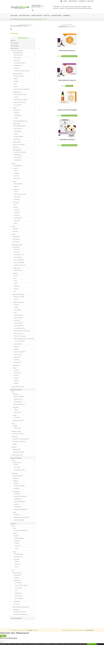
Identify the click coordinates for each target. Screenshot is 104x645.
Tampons (16, 133)
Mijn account (73, 1)
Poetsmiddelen (17, 506)
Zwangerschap (17, 362)
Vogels (14, 528)
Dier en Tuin (46, 15)
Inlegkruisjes (17, 139)
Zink (15, 291)
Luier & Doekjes (17, 412)
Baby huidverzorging (19, 396)
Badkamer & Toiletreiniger (20, 496)
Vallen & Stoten (18, 354)
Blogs (65, 1)
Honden (15, 533)
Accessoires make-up (18, 165)
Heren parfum (16, 239)
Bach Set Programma (19, 260)
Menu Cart (90, 1)
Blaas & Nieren (17, 309)
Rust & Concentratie (20, 341)
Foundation (17, 215)
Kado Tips (13, 40)
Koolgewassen (18, 588)
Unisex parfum (16, 242)
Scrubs (15, 86)
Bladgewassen (18, 582)
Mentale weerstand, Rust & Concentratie (24, 338)
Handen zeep (16, 478)
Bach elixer (16, 252)
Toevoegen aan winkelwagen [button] (69, 56)
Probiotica (16, 349)
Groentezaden (17, 580)
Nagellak (16, 186)
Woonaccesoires (38, 19)
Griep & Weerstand (18, 315)
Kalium (15, 283)
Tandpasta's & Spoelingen (20, 152)
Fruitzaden (16, 577)
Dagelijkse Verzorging (17, 50)
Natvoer (17, 543)
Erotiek (13, 226)
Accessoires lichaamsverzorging (22, 70)
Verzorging (15, 394)
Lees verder (69, 86)
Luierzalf (16, 409)
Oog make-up (16, 189)
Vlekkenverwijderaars (19, 520)
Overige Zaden (18, 593)
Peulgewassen (18, 595)
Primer (15, 223)
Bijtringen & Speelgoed (18, 420)
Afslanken (16, 304)
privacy (77, 630)
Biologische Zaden (17, 573)
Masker (15, 78)
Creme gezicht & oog (19, 76)
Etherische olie (16, 268)
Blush (15, 204)
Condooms (15, 228)
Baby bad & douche (18, 399)
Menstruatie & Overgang (20, 336)
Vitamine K (16, 370)
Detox (15, 312)
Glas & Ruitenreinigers (19, 501)
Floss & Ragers (17, 157)
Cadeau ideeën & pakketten (18, 386)
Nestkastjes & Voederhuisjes (20, 530)
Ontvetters (16, 504)
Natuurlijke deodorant (19, 63)
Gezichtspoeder (17, 218)
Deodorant (16, 112)
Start (11, 19)
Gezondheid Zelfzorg (17, 245)
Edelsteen (16, 299)
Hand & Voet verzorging (19, 144)
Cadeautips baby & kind (17, 455)
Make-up (14, 163)
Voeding (15, 415)
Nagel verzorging (18, 183)
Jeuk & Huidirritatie (18, 325)
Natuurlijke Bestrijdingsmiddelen (21, 607)
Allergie (16, 307)
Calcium (16, 275)
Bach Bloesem (16, 247)
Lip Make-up (15, 168)
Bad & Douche (17, 110)
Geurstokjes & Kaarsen (19, 470)
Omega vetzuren (18, 344)
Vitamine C (16, 378)
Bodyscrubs (17, 68)
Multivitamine (17, 373)
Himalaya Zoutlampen (19, 296)
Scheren (16, 118)
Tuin (13, 570)
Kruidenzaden (17, 601)
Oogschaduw (17, 197)
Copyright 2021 (14, 630)
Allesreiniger (17, 493)
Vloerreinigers (17, 499)
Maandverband (17, 131)
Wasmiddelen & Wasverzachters (21, 517)
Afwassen (16, 483)
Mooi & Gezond (14, 15)
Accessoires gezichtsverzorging (22, 89)
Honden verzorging (19, 538)
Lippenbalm (16, 173)
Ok (88, 644)
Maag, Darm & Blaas (18, 333)
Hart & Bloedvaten (18, 317)
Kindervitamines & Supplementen (22, 330)
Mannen (15, 108)
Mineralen (15, 273)
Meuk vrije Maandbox (56, 15)
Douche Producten (18, 55)
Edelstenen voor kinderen (19, 441)
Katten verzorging (18, 554)
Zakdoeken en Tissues (18, 475)
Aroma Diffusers (18, 270)
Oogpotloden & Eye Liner (20, 194)
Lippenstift (16, 175)
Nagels (14, 181)
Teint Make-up (16, 202)
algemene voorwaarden (68, 630)
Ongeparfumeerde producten (20, 121)
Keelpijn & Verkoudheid (19, 328)
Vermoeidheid (17, 357)
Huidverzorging (18, 65)
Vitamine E (16, 383)
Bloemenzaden (17, 575)
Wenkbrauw (17, 199)
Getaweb (35, 630)
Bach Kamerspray (18, 257)
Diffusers (16, 464)
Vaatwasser (16, 488)
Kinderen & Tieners (16, 431)
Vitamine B (16, 375)
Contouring (17, 212)
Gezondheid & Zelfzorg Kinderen (21, 439)
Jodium (15, 281)
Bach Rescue (17, 249)
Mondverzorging (17, 150)
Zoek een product (36, 5)
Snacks (16, 548)
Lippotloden (17, 178)
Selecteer (3, 636)
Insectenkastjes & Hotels (20, 612)
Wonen (31, 19)
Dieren (13, 526)
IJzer (15, 278)
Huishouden (15, 473)
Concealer (16, 210)
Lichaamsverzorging (18, 52)
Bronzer (16, 207)
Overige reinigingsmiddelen (20, 509)
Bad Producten (17, 57)
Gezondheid (14, 436)
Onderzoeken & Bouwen (18, 452)
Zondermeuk (22, 630)
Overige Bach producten (20, 265)
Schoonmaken (16, 491)
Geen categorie (14, 45)
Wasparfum (16, 514)
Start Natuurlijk (14, 43)
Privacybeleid (93, 644)
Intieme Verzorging (18, 136)
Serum (15, 84)
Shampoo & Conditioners (20, 94)
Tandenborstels (18, 154)
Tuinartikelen (16, 609)
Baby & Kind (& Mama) (24, 15)
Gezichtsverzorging (17, 73)
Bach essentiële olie (18, 254)
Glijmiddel (15, 231)
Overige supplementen (18, 302)
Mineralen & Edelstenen (18, 294)
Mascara (16, 191)
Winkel (15, 19)
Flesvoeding (17, 417)
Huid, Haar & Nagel (18, 323)
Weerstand (16, 359)
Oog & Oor (16, 346)
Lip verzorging (17, 160)
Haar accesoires (18, 105)
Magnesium (16, 286)
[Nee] (97, 644)
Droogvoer (17, 546)
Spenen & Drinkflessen (19, 404)
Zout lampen (17, 467)
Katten (14, 551)
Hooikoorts (17, 320)
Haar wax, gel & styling (19, 102)
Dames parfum (16, 236)
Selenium (16, 288)
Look (16, 590)
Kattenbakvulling (18, 556)
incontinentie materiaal (20, 126)
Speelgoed (14, 447)
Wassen (14, 512)
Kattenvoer (16, 559)
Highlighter (17, 220)
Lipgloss (16, 170)
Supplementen (16, 365)
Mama (13, 423)
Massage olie (16, 147)
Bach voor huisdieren (19, 262)
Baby (13, 392)
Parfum (13, 234)
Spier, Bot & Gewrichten (19, 351)
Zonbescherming (17, 142)
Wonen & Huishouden (36, 15)
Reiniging (16, 81)
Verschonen (16, 407)
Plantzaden (16, 604)
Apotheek (16, 535)
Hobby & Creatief (17, 449)
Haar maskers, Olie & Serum (20, 99)
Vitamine (15, 368)
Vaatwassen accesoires (19, 485)
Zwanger (15, 425)
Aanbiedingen (66, 15)
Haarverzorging (17, 92)
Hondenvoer (17, 541)
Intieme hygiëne (16, 123)
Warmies (15, 444)
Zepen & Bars (17, 60)
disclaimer (82, 630)
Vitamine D (16, 380)
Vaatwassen (15, 481)
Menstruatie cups (18, 128)
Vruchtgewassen (19, 598)
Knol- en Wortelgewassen (21, 585)
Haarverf (16, 97)
